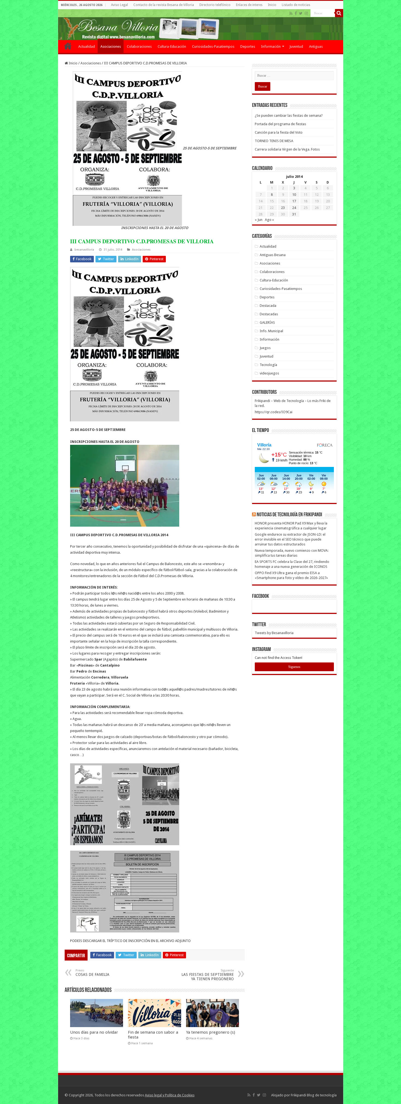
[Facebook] (295, 13)
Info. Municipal (271, 331)
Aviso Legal (119, 5)
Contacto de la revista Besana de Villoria (163, 5)
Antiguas (316, 46)
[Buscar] (339, 13)
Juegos (265, 348)
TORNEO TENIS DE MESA (274, 141)
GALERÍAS (267, 322)
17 (294, 201)
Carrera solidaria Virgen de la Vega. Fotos (287, 149)
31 (294, 214)
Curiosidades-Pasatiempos (213, 46)
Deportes (247, 46)
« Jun (258, 220)
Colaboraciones (139, 46)
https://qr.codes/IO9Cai (273, 412)
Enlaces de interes (249, 5)
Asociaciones (110, 46)
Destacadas (269, 314)
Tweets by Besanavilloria (274, 633)
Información (271, 46)
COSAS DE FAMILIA (92, 973)
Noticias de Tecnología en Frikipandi (289, 515)
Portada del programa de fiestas (280, 124)
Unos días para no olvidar (94, 1032)
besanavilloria (84, 249)
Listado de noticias (296, 5)
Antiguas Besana (273, 255)
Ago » (269, 220)
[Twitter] (300, 13)
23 (283, 208)
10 (294, 195)
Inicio (272, 5)
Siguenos (294, 667)
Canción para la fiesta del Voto (279, 132)
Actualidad (86, 46)
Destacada (268, 306)
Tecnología (268, 365)
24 (294, 208)
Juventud (296, 46)
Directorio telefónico (215, 5)
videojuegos (269, 373)
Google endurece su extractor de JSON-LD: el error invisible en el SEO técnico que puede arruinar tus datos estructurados (290, 539)
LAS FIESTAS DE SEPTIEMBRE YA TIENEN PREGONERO (207, 975)
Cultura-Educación (172, 46)
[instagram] (306, 13)
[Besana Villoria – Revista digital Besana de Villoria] (200, 24)
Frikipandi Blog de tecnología (314, 1095)
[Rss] (291, 13)
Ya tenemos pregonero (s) (210, 1032)
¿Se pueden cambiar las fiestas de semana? (289, 115)
